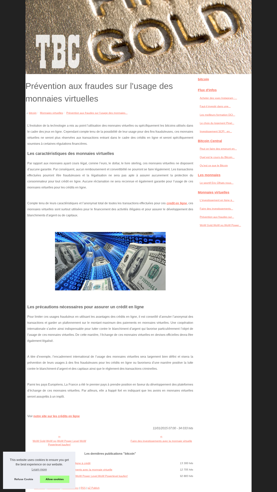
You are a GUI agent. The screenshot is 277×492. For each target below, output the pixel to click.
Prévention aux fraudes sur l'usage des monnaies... (97, 112)
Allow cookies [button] (55, 479)
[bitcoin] (138, 37)
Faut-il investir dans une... (215, 106)
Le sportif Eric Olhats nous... (216, 182)
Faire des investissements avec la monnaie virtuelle (161, 440)
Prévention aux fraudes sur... (217, 216)
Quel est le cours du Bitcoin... (217, 157)
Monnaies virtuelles (51, 112)
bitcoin (33, 112)
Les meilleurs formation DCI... (217, 114)
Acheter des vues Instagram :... (218, 97)
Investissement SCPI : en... (216, 131)
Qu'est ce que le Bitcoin (214, 165)
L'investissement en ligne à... (217, 200)
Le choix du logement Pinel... (217, 123)
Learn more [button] (39, 469)
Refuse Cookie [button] (23, 479)
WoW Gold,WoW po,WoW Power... (220, 225)
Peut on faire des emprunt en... (218, 148)
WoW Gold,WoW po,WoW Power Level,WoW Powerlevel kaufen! (59, 442)
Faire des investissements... (216, 208)
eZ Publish (93, 488)
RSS (83, 488)
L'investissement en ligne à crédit (70, 463)
